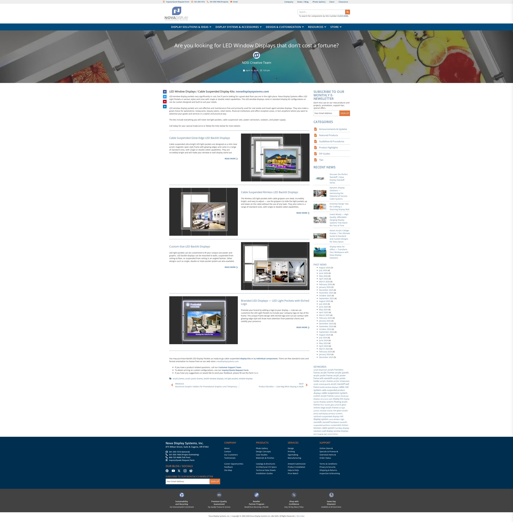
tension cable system (324, 427)
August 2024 (324, 335)
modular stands (326, 410)
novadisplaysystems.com (252, 91)
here (256, 373)
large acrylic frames (330, 407)
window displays (246, 378)
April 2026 (323, 278)
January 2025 (325, 320)
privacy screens (335, 413)
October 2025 (325, 295)
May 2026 (323, 276)
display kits (245, 358)
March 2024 (324, 349)
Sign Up (345, 113)
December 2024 (326, 323)
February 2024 (325, 351)
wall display (327, 431)
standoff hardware (330, 422)
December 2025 (326, 290)
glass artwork (336, 405)
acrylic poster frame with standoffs (330, 377)
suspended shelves (339, 425)
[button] (165, 92)
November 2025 (326, 292)
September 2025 (326, 298)
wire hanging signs (320, 434)
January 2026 (325, 287)
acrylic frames (178, 378)
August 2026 (324, 267)
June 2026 (323, 273)
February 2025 (325, 318)
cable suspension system (334, 392)
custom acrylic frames (324, 395)
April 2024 (323, 346)
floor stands (325, 405)
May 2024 (323, 343)
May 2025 (323, 309)
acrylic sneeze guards (322, 384)
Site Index (300, 516)
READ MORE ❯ (231, 158)
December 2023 (326, 357)
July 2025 (323, 304)
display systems (326, 402)
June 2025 (323, 306)
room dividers (334, 419)
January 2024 (325, 354)
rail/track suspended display (326, 416)
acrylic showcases (341, 381)
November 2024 (326, 326)
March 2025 (324, 315)
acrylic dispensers (320, 370)
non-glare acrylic (340, 410)
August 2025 (324, 301)
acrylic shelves (326, 381)
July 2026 (323, 270)
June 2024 (323, 340)
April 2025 (323, 312)
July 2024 (323, 337)
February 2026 (325, 284)
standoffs (343, 422)
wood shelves (333, 434)
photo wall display (321, 413)
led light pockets (231, 378)
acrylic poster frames (194, 378)
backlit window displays (214, 378)
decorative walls (326, 399)
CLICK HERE (342, 16)
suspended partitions (322, 425)
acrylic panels (342, 372)
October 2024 (325, 329)
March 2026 (324, 281)
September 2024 (326, 332)
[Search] (347, 12)
